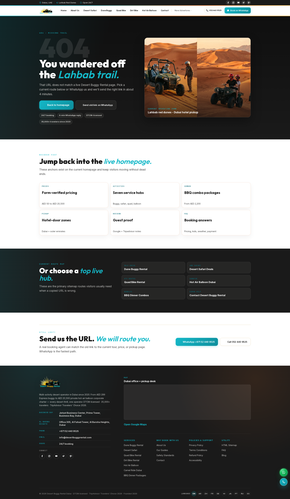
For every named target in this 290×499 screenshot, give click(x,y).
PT (236, 494)
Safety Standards (165, 455)
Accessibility (195, 460)
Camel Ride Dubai (133, 470)
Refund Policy (196, 455)
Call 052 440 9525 (237, 341)
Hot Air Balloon (131, 465)
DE (218, 494)
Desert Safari (130, 450)
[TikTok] (243, 2)
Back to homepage (58, 104)
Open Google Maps (135, 424)
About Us (161, 445)
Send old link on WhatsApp (98, 105)
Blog (224, 455)
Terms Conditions (198, 450)
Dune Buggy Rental (133, 445)
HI (224, 494)
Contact (160, 460)
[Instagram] (233, 2)
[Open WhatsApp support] (284, 472)
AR (200, 494)
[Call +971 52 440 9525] (284, 482)
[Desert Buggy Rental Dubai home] (46, 10)
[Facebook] (228, 2)
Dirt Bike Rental (131, 460)
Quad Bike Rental (132, 455)
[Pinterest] (248, 2)
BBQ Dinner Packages (135, 475)
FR (212, 494)
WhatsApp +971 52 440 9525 (199, 341)
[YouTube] (238, 2)
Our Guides (162, 450)
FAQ (224, 450)
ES (248, 494)
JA (230, 494)
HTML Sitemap (229, 445)
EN (194, 494)
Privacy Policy (196, 445)
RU (242, 494)
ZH (206, 494)
